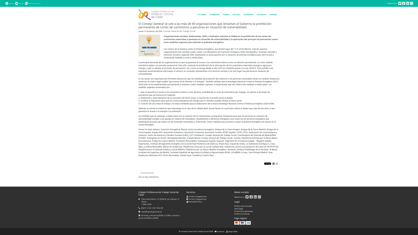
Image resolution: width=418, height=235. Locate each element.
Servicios (236, 14)
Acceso (11, 3)
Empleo (226, 14)
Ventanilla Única (34, 3)
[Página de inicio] (156, 14)
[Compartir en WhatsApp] (277, 164)
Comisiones (249, 14)
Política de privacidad (243, 206)
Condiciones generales (243, 211)
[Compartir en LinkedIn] (273, 164)
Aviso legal (238, 208)
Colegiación (215, 14)
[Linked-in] (407, 3)
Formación (261, 14)
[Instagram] (411, 3)
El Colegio (202, 14)
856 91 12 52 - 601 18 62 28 (152, 208)
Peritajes (273, 14)
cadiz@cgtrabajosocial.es (151, 212)
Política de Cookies (242, 214)
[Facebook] (403, 3)
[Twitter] (399, 3)
